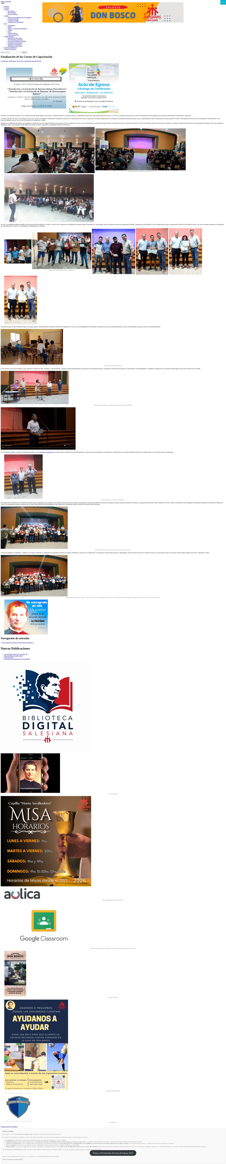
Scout (9, 31)
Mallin (9, 27)
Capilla (6, 16)
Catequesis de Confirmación (15, 22)
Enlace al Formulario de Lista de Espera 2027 (113, 1153)
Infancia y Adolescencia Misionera (17, 28)
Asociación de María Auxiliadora (17, 41)
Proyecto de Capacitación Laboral (26, 61)
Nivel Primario (12, 12)
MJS (5, 24)
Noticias (6, 6)
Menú (2, 3)
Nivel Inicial (11, 11)
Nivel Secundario (12, 14)
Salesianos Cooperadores (15, 44)
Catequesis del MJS (13, 35)
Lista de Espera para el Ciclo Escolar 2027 (16, 654)
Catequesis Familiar (13, 20)
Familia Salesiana (9, 36)
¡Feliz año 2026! (8, 657)
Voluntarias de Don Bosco (15, 46)
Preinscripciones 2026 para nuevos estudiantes (17, 659)
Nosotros (6, 8)
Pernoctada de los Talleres (9, 642)
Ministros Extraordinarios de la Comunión (19, 17)
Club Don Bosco (12, 33)
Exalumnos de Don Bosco (15, 43)
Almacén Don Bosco (10, 49)
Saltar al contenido (6, 1)
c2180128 (38, 61)
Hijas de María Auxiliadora (15, 39)
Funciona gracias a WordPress (9, 1126)
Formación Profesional (10, 47)
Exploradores (11, 25)
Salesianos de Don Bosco (15, 38)
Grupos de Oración (13, 19)
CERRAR (223, 2)
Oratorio (10, 30)
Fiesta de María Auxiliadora (26, 642)
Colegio (6, 9)
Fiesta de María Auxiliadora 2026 (13, 656)
